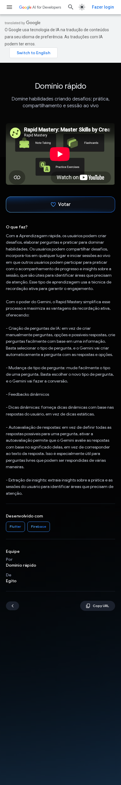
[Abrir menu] (9, 7)
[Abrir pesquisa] (70, 7)
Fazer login (103, 7)
